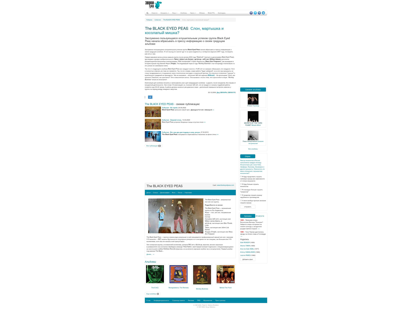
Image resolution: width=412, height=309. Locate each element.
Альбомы (183, 13)
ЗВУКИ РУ (231, 92)
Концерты (164, 13)
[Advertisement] (206, 5)
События (158, 20)
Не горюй (173, 107)
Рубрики (149, 20)
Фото (173, 192)
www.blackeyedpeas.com (225, 185)
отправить (247, 207)
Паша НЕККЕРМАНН (250, 141)
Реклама (191, 300)
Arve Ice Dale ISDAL (247, 249)
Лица (174, 13)
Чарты (192, 13)
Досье (148, 192)
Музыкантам (207, 300)
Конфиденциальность (161, 300)
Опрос (248, 156)
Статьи (155, 192)
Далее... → (150, 254)
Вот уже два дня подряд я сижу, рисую (185, 132)
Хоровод (256, 106)
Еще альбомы (152, 294)
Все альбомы (253, 149)
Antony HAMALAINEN (247, 252)
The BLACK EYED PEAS (171, 20)
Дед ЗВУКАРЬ (222, 92)
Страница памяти (178, 300)
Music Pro (211, 13)
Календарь (222, 13)
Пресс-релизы (220, 300)
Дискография (165, 192)
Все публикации (153, 146)
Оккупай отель (175, 120)
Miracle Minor (256, 125)
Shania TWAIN (245, 246)
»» (213, 110)
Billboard (211, 75)
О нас (148, 300)
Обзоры (202, 13)
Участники (188, 192)
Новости (154, 13)
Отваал (249, 106)
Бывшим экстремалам (256, 142)
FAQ (198, 300)
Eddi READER (245, 242)
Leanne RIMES (245, 255)
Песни (180, 192)
